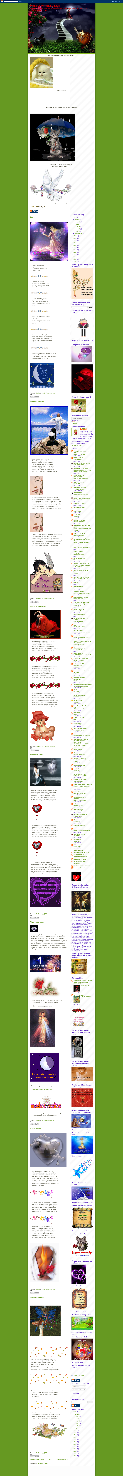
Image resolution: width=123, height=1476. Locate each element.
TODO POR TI (77, 841)
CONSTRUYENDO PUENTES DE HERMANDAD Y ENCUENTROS (82, 741)
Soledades (76, 516)
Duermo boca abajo (79, 535)
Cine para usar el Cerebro (81, 577)
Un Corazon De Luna (80, 774)
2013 (75, 252)
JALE (75, 690)
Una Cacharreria (78, 586)
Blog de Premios (79, 995)
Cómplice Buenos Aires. (80, 793)
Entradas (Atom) (42, 1463)
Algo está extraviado (80, 753)
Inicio (50, 1459)
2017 (75, 243)
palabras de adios (78, 811)
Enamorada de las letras (81, 468)
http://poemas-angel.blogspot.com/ (42, 1089)
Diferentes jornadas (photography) (79, 678)
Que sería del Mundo (79, 725)
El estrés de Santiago (79, 754)
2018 (75, 240)
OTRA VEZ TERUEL (79, 489)
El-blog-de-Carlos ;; (79, 765)
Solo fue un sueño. (86, 996)
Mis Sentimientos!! (79, 825)
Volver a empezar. (78, 781)
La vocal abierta (78, 551)
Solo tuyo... (76, 702)
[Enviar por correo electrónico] (31, 397)
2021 (75, 217)
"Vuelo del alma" (79, 850)
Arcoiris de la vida (79, 609)
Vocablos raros (78, 749)
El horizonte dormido (80, 695)
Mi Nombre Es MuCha (80, 534)
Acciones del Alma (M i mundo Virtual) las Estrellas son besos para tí (83, 982)
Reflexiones (77, 804)
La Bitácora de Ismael (80, 487)
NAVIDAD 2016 (78, 649)
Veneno (76, 573)
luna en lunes (77, 846)
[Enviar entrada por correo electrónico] (49, 394)
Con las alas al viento (80, 861)
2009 (75, 261)
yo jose (76, 582)
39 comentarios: (50, 914)
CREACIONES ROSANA (80, 857)
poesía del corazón (79, 515)
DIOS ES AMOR (78, 653)
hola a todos (77, 821)
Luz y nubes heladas (79, 611)
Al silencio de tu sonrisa (81, 597)
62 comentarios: (50, 1453)
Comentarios (77, 1389)
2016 (75, 245)
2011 (75, 256)
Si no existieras (35, 1128)
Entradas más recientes (37, 1459)
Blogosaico (77, 863)
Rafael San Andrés (79, 664)
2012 (75, 254)
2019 (75, 238)
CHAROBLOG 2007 (79, 482)
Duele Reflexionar (78, 805)
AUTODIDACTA (78, 493)
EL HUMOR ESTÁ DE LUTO (81, 478)
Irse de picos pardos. (79, 626)
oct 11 (78, 229)
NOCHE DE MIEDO (79, 465)
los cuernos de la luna (79, 644)
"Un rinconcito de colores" (81, 602)
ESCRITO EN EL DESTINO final (82, 632)
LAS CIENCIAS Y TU (79, 521)
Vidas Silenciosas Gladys (45, 5)
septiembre (78, 233)
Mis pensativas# (78, 499)
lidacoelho (77, 712)
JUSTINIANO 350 (78, 459)
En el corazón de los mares (82, 865)
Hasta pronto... (77, 696)
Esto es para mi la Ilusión (39, 606)
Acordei (76, 714)
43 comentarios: (50, 1120)
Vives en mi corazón (37, 755)
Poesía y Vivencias (79, 614)
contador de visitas (77, 1377)
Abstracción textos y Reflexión (83, 684)
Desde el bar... (78, 792)
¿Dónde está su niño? (79, 709)
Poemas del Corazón (80, 520)
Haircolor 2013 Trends (80, 800)
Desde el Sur (77, 511)
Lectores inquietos (79, 829)
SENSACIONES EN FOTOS (81, 563)
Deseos (32, 217)
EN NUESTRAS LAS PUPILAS (82, 735)
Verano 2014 (77, 770)
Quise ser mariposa (37, 1297)
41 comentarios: (50, 1289)
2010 (75, 259)
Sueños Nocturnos (79, 769)
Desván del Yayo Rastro (81, 868)
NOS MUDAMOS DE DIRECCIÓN (82, 655)
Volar (77, 224)
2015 (75, 247)
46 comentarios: (50, 746)
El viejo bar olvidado (80, 859)
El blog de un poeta (79, 648)
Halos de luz (77, 839)
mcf (75, 625)
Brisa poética (77, 636)
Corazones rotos (85, 985)
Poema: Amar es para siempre (82, 637)
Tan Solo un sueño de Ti (81, 728)
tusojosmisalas (78, 809)
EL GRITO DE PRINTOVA (81, 814)
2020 (75, 236)
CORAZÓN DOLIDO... (79, 788)
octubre (77, 219)
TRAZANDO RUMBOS (80, 834)
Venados (76, 680)
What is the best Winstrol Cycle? (82, 547)
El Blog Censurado (79, 558)
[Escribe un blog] (32, 397)
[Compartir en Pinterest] (38, 397)
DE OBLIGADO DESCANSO (81, 542)
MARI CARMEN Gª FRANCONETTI (79, 476)
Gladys (84, 428)
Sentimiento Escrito (79, 507)
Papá (75, 588)
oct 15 (78, 226)
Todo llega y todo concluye (81, 686)
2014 (75, 250)
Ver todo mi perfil (76, 445)
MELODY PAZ (78, 723)
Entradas (76, 1386)
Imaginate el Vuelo (79, 730)
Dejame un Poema (79, 854)
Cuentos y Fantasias (80, 758)
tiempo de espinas (79, 598)
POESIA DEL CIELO (79, 718)
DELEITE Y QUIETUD (79, 454)
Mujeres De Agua (78, 621)
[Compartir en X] (34, 397)
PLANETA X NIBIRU (79, 660)
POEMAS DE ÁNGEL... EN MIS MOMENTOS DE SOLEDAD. (83, 785)
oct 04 (78, 231)
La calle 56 (76, 691)
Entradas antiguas (62, 1459)
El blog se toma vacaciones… (82, 494)
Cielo (75, 719)
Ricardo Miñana (78, 630)
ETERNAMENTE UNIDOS (81, 658)
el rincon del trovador (80, 845)
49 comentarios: (50, 393)
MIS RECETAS (77, 484)
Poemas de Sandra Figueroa (82, 463)
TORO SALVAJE (78, 458)
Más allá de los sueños (80, 779)
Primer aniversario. (37, 922)
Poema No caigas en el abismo (82, 830)
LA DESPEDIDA (78, 816)
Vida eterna (77, 560)
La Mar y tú (77, 674)
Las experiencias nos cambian (82, 593)
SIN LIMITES (77, 836)
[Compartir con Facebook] (36, 397)
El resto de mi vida (79, 820)
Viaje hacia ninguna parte (81, 852)
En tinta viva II (78, 700)
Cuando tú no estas (37, 401)
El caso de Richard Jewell (81, 579)
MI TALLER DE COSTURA (80, 776)
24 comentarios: (50, 598)
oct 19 (78, 222)
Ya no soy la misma (79, 591)
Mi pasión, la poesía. (80, 503)
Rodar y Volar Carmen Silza (82, 498)
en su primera (78, 1396)
